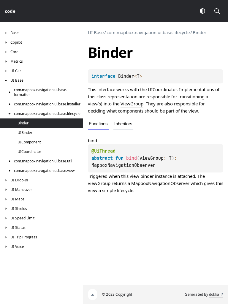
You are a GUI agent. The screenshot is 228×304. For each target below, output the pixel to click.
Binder (199, 32)
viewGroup (99, 183)
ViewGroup (132, 104)
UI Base (96, 32)
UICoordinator (162, 89)
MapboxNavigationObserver (123, 165)
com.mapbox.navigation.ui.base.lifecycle (148, 32)
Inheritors (123, 123)
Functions (98, 123)
